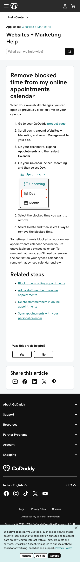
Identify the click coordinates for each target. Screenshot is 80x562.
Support (8, 414)
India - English (13, 485)
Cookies (56, 509)
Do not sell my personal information (40, 516)
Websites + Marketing (36, 26)
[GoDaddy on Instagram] (16, 495)
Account (9, 444)
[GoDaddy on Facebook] (6, 495)
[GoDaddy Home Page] (19, 468)
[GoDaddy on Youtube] (45, 495)
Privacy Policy (38, 509)
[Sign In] (65, 6)
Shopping (9, 454)
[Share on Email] (15, 382)
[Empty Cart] (73, 6)
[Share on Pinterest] (54, 382)
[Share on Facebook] (25, 382)
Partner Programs (15, 434)
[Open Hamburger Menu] (4, 6)
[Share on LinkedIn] (34, 382)
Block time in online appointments (41, 283)
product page (56, 123)
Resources (10, 424)
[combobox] (35, 51)
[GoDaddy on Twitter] (35, 495)
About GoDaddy (14, 404)
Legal (22, 509)
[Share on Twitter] (44, 382)
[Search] (69, 51)
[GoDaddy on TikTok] (26, 495)
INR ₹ (68, 485)
